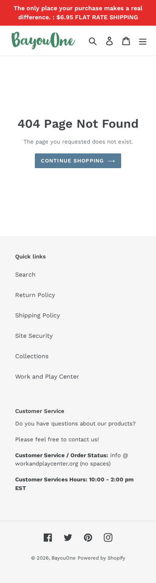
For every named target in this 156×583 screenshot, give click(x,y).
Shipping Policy (37, 315)
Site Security (34, 335)
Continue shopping (72, 161)
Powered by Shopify (101, 558)
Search (25, 274)
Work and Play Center (47, 376)
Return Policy (35, 294)
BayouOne (63, 558)
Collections (31, 356)
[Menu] (142, 40)
